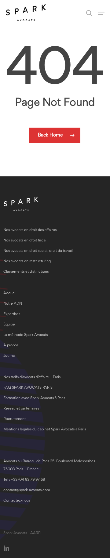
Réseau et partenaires (21, 408)
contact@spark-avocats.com (26, 490)
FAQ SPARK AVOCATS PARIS (28, 388)
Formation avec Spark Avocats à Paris (34, 398)
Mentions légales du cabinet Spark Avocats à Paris (44, 429)
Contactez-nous (16, 500)
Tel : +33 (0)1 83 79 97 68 (24, 480)
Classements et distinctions (26, 272)
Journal (9, 356)
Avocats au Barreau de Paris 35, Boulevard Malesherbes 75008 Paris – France (49, 465)
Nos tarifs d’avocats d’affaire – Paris (32, 377)
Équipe (9, 324)
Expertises (11, 314)
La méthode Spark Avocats (25, 335)
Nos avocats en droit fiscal (24, 240)
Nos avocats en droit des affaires (30, 230)
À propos (10, 345)
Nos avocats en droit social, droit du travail (38, 251)
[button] (101, 13)
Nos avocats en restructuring (27, 261)
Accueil (9, 293)
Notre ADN (12, 304)
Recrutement (14, 419)
